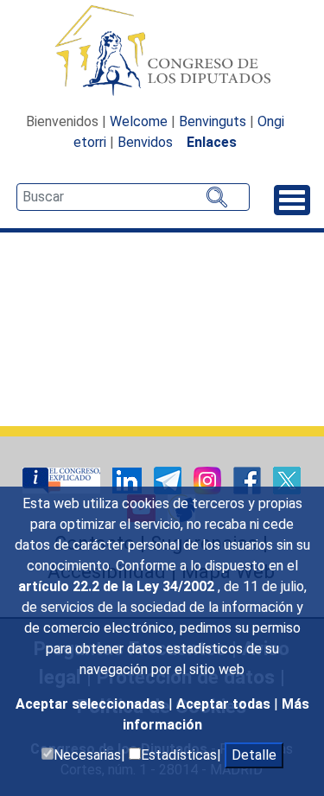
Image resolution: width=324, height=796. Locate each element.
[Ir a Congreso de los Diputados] (162, 50)
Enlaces (212, 142)
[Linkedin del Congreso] (128, 479)
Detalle (254, 755)
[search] (133, 197)
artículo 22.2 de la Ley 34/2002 (118, 586)
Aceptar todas (225, 704)
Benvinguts (212, 121)
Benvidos (145, 142)
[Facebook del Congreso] (249, 479)
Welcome (139, 121)
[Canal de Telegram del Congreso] (169, 479)
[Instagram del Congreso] (209, 479)
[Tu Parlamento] (63, 479)
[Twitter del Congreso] (287, 479)
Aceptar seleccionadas (92, 704)
